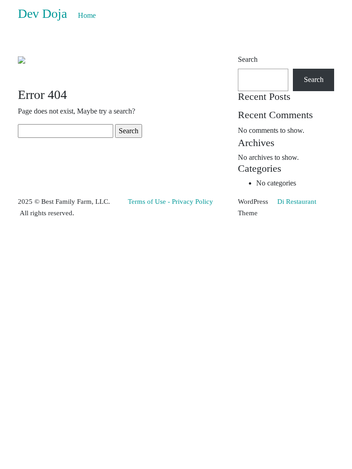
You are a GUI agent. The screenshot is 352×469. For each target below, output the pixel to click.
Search (248, 59)
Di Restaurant (295, 201)
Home (87, 15)
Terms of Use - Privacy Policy (170, 201)
